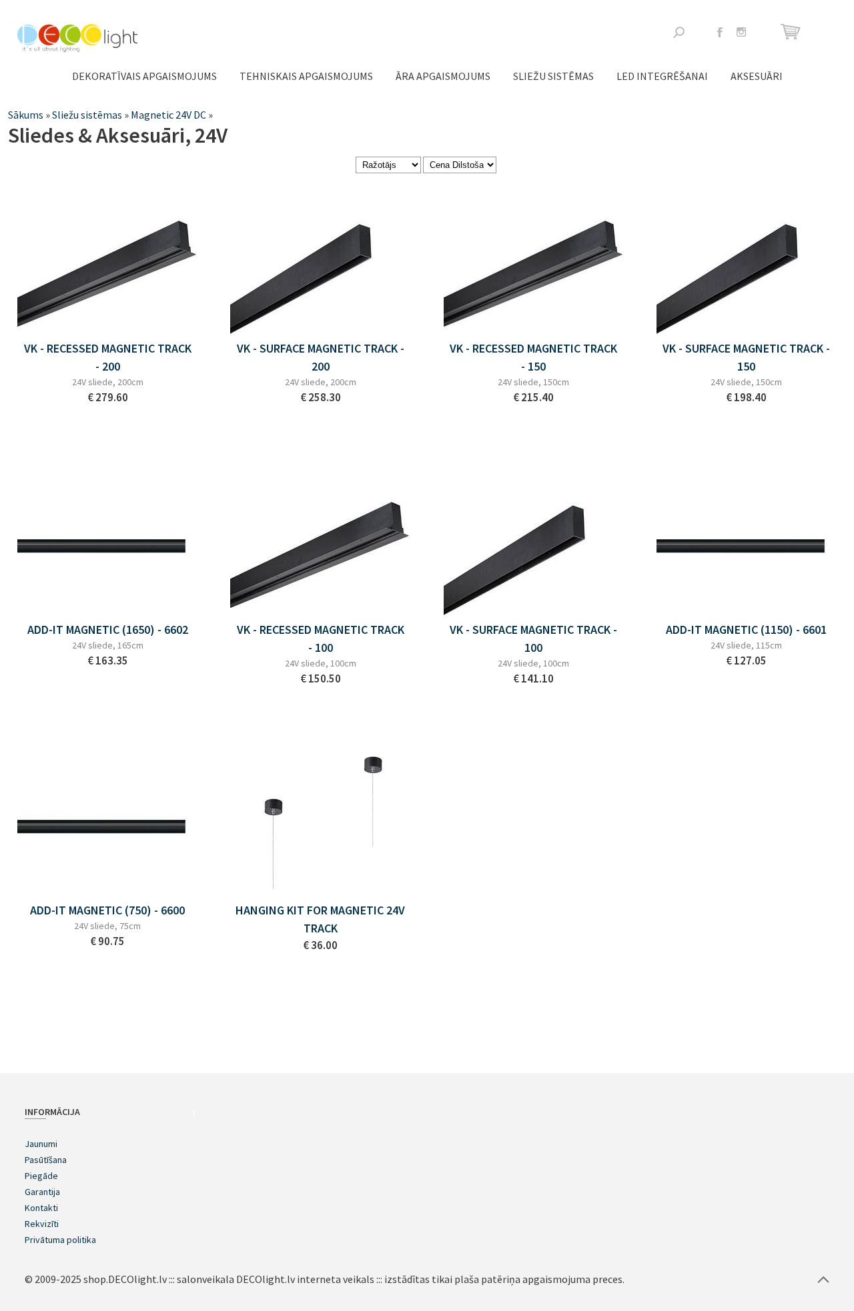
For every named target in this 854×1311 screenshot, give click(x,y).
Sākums (25, 114)
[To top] (823, 1279)
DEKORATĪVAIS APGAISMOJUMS (144, 76)
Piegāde (41, 1176)
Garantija (42, 1192)
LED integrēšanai (662, 76)
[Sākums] (77, 38)
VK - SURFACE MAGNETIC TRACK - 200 (320, 357)
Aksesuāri (757, 76)
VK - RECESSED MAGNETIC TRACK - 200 (107, 357)
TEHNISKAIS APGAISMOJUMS (306, 76)
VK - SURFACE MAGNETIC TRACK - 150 (746, 357)
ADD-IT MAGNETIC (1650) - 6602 (107, 629)
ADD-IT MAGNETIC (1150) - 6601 (746, 629)
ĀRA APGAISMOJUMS (443, 76)
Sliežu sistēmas (553, 76)
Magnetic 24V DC (168, 114)
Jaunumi (41, 1144)
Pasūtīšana (46, 1160)
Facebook (720, 32)
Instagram (741, 32)
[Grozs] (792, 31)
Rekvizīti (42, 1224)
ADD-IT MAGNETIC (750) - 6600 (107, 910)
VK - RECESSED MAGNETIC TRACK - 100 (320, 638)
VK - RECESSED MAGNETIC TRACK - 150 (533, 357)
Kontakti (41, 1208)
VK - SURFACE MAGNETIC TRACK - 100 (533, 638)
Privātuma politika (60, 1240)
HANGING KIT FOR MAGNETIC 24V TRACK (320, 919)
